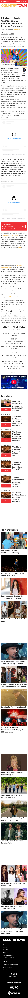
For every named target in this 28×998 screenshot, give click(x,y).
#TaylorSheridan (15, 410)
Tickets (6, 409)
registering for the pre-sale (10, 235)
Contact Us (5, 969)
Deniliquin (17, 408)
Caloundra (15, 454)
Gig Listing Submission (7, 967)
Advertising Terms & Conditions (9, 957)
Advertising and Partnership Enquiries (10, 964)
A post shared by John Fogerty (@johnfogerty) (14, 154)
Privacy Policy (6, 949)
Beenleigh (14, 469)
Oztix (19, 247)
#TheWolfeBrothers (16, 425)
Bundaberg (15, 438)
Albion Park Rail (16, 423)
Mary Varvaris (17, 29)
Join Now (22, 226)
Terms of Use (5, 952)
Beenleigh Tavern (17, 467)
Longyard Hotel (16, 482)
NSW (22, 408)
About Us (5, 947)
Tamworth (14, 484)
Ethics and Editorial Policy (8, 955)
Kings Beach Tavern (17, 452)
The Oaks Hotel (16, 421)
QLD (19, 438)
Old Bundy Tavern (17, 437)
